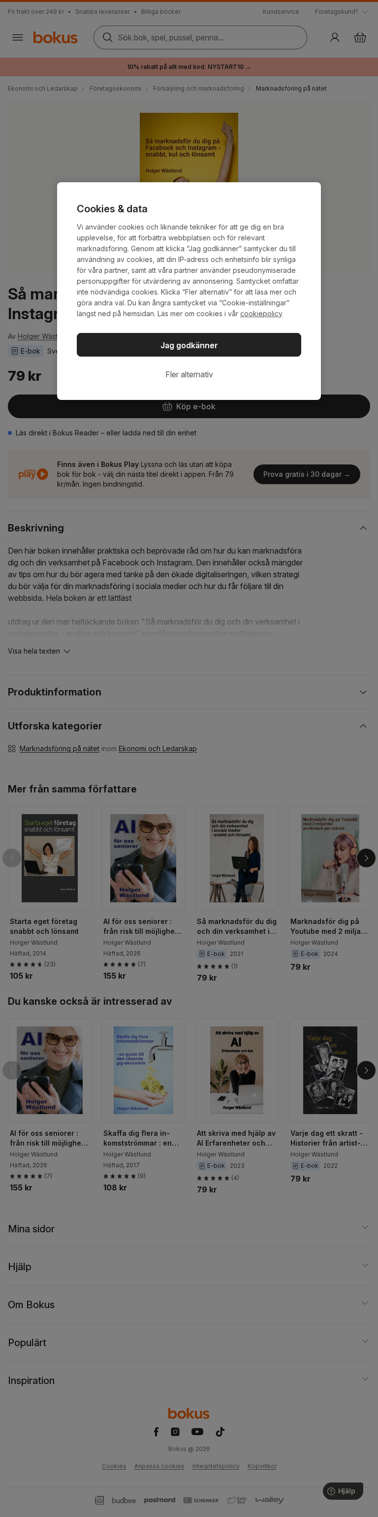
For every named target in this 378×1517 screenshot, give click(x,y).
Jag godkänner (189, 345)
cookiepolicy (261, 313)
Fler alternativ (189, 374)
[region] (189, 291)
